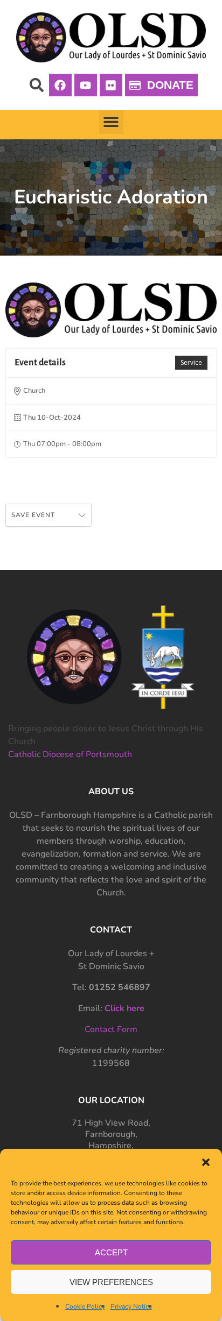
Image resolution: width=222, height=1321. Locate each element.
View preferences (111, 1282)
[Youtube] (85, 85)
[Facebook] (60, 85)
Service (191, 362)
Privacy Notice (131, 1306)
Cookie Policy (85, 1306)
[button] (205, 1162)
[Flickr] (111, 85)
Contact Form (111, 1029)
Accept (111, 1252)
